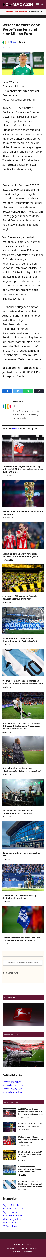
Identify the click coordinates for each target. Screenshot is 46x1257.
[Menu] (37, 4)
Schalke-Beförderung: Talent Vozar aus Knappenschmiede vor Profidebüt (21, 939)
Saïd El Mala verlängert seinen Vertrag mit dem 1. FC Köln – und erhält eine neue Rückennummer (22, 469)
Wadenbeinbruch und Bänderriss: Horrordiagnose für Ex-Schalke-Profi (20, 640)
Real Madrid (9, 1222)
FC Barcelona (10, 1226)
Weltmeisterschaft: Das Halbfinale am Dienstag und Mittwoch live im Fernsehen (22, 682)
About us (15, 1245)
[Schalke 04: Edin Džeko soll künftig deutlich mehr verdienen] (23, 877)
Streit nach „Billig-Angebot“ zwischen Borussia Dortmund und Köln (20, 597)
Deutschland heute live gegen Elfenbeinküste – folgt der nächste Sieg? (21, 769)
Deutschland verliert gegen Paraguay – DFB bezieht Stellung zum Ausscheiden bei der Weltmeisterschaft (21, 726)
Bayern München (12, 1082)
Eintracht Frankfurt (13, 1092)
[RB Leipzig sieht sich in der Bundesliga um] (23, 835)
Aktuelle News (21, 11)
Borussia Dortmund (13, 1085)
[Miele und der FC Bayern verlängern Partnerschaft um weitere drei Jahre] (23, 535)
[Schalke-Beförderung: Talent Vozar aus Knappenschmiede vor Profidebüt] (23, 919)
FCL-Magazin (7, 11)
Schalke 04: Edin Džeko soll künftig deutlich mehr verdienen (19, 896)
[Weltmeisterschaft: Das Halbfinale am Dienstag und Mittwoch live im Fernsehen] (23, 662)
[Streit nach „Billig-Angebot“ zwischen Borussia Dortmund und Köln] (23, 578)
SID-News (13, 42)
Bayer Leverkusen (12, 1089)
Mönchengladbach (13, 1219)
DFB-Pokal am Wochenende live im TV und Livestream (23, 513)
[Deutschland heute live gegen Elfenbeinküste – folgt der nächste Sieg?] (23, 750)
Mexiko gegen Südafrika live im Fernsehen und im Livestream (17, 812)
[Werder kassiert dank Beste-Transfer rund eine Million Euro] (23, 75)
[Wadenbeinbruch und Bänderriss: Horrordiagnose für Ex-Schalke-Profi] (23, 620)
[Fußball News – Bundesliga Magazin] (17, 4)
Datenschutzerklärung (17, 1248)
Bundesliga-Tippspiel (23, 1252)
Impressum (27, 1245)
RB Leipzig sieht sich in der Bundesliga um (21, 854)
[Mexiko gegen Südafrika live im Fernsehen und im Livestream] (23, 792)
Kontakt (34, 1248)
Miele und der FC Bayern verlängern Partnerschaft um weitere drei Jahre (20, 555)
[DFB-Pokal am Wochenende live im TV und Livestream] (23, 493)
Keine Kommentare (11, 48)
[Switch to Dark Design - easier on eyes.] (42, 4)
